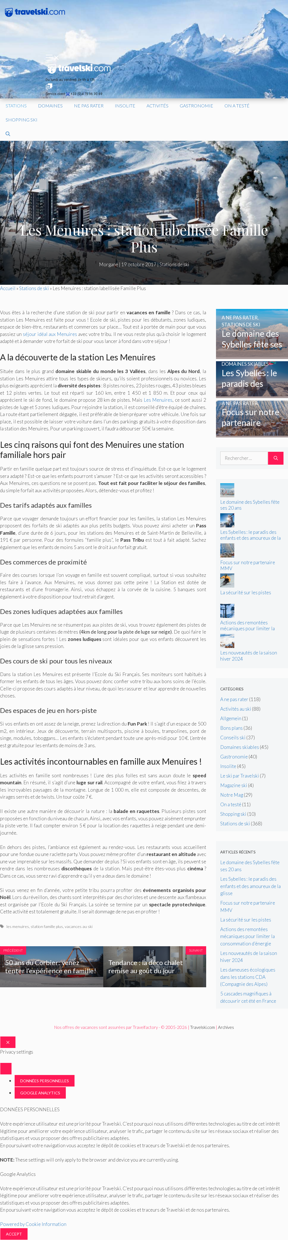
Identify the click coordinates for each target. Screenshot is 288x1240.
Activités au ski (235, 709)
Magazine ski (233, 785)
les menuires (17, 926)
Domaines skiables (239, 747)
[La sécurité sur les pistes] (227, 586)
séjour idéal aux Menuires (50, 334)
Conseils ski (233, 737)
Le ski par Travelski (239, 776)
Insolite (125, 105)
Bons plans (231, 728)
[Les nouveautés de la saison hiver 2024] (227, 646)
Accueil (7, 288)
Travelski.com (202, 1027)
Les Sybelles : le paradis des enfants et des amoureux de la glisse (250, 538)
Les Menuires (158, 400)
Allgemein (230, 718)
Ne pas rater (89, 105)
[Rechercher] (276, 458)
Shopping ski (21, 119)
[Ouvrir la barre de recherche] (8, 134)
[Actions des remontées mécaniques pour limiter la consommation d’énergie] (227, 616)
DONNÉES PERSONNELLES (44, 1080)
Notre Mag (231, 795)
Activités (157, 105)
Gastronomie (196, 105)
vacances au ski (79, 926)
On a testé (236, 105)
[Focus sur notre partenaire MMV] (252, 434)
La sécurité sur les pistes (245, 592)
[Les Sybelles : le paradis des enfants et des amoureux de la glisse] (252, 394)
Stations (16, 105)
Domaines (50, 105)
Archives (226, 1027)
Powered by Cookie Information (33, 1224)
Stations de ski (174, 264)
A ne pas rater (234, 699)
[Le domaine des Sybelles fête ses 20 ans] (252, 355)
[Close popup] (6, 1069)
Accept (14, 1234)
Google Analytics (40, 1092)
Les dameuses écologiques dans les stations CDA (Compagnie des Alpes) (247, 977)
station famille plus (47, 926)
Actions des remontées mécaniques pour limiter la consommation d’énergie (247, 628)
